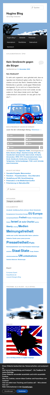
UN (20, 256)
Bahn (8, 153)
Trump (31, 251)
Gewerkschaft (20, 155)
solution (9, 251)
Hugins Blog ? (11, 37)
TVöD (31, 161)
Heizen (8, 222)
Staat (40, 157)
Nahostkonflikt (23, 235)
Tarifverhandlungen (21, 161)
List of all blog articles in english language (20, 358)
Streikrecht (14, 159)
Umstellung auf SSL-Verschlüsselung (19, 178)
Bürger (19, 153)
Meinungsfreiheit (19, 231)
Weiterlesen (36, 130)
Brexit (31, 210)
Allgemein (21, 151)
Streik (8, 159)
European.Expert (11, 272)
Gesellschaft (10, 155)
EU (30, 213)
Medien (23, 226)
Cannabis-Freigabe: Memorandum (18, 173)
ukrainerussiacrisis (12, 256)
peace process (25, 238)
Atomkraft (9, 210)
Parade (14, 238)
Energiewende (10, 214)
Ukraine (36, 251)
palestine (35, 235)
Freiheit (23, 217)
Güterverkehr (29, 155)
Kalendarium (11, 42)
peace (19, 238)
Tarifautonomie (33, 159)
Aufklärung (16, 210)
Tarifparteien (10, 161)
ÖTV (21, 157)
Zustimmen (22, 391)
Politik (28, 151)
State (25, 250)
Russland (28, 246)
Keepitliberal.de (11, 275)
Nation (30, 235)
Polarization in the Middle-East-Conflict (20, 180)
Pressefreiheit (17, 242)
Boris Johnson (24, 210)
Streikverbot (23, 159)
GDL (39, 153)
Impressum (10, 47)
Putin (31, 242)
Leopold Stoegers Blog (13, 277)
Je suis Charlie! (26, 221)
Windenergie (21, 259)
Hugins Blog (14, 13)
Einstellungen (27, 387)
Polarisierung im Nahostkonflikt (17, 183)
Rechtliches (22, 42)
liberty (9, 226)
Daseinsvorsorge (27, 153)
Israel (14, 221)
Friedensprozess (37, 218)
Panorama (32, 37)
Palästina (9, 238)
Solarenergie (35, 246)
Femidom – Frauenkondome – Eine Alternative (23, 176)
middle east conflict (12, 235)
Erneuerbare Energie (21, 214)
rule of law (22, 246)
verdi (35, 161)
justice (37, 222)
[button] (15, 135)
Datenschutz (33, 42)
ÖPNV (17, 157)
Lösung (15, 226)
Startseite (22, 37)
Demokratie (37, 210)
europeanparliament (12, 218)
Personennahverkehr (31, 157)
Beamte (13, 153)
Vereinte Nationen (11, 259)
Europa (38, 213)
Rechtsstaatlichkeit (12, 246)
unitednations (30, 255)
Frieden (29, 218)
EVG (35, 153)
